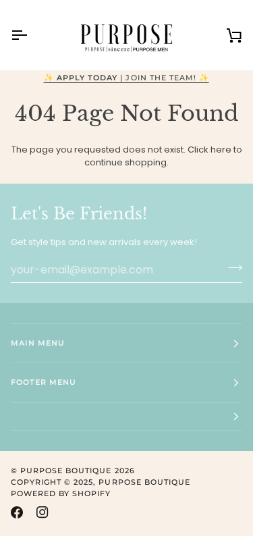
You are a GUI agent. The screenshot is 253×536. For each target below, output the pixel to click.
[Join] (231, 268)
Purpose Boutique (65, 470)
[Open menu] (31, 35)
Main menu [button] (38, 343)
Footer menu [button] (43, 382)
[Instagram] (42, 512)
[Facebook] (17, 512)
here (220, 149)
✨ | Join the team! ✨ (126, 77)
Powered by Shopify (61, 493)
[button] (126, 417)
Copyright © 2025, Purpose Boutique (100, 482)
